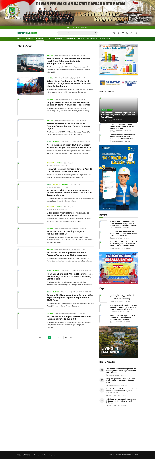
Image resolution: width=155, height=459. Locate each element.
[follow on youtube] (122, 33)
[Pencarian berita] (95, 33)
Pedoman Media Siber (130, 455)
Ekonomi (29, 39)
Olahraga (59, 39)
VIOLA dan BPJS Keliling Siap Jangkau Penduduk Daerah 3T (65, 232)
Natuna (109, 110)
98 (66, 337)
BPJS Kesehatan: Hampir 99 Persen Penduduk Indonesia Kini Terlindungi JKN (69, 317)
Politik (81, 39)
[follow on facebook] (114, 33)
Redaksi (111, 455)
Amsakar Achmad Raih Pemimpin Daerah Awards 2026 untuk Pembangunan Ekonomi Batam (122, 137)
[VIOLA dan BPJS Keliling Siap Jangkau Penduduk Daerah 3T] (30, 243)
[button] (137, 33)
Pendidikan (70, 39)
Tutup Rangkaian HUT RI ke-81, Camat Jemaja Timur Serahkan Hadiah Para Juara (122, 126)
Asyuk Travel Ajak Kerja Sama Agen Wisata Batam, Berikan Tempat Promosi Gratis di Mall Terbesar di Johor (69, 192)
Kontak (118, 455)
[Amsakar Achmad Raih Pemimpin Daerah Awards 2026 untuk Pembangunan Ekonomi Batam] (103, 141)
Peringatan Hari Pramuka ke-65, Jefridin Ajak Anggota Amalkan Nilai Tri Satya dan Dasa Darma (123, 234)
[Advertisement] (118, 430)
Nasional (40, 39)
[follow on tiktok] (131, 33)
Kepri (19, 39)
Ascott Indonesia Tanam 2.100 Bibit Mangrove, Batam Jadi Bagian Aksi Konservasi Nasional (69, 146)
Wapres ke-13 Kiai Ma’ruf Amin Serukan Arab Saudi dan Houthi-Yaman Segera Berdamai (68, 103)
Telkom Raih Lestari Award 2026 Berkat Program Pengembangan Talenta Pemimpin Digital (68, 126)
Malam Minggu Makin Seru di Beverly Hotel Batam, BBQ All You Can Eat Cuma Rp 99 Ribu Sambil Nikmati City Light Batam (123, 245)
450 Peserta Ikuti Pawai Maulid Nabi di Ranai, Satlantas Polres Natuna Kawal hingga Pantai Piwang (123, 307)
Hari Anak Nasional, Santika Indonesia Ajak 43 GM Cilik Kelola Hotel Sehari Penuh (69, 170)
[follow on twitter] (127, 33)
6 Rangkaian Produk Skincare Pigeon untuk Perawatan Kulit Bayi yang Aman (68, 214)
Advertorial (92, 39)
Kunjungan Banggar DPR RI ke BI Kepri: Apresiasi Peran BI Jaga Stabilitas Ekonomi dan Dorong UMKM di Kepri (70, 276)
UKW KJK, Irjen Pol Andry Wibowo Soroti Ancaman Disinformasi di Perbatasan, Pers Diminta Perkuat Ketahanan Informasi (123, 224)
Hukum (49, 39)
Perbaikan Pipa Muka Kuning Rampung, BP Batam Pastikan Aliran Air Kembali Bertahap (121, 401)
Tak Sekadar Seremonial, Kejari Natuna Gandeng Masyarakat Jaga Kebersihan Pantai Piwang (118, 115)
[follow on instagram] (118, 33)
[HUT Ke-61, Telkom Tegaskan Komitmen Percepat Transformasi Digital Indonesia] (30, 265)
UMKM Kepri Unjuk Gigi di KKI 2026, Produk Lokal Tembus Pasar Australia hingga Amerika (123, 317)
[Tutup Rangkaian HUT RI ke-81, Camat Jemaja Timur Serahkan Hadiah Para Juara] (103, 130)
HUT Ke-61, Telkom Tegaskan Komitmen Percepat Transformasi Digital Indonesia (67, 253)
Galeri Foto (105, 39)
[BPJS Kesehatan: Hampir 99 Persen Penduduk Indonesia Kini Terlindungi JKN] (30, 328)
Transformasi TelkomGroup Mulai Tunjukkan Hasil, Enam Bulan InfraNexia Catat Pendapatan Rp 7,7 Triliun (68, 61)
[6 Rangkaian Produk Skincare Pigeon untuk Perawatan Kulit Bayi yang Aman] (30, 222)
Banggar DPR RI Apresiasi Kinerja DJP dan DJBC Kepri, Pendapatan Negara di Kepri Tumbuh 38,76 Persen (70, 297)
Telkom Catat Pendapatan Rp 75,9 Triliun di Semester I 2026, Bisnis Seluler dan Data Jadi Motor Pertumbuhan (69, 83)
